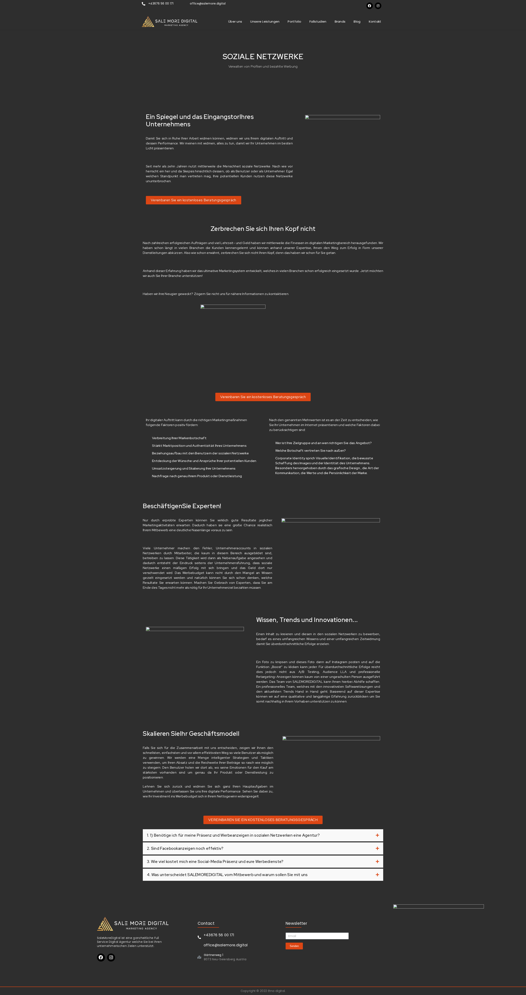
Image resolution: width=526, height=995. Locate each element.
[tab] (263, 835)
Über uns (235, 21)
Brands (340, 21)
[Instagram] (378, 5)
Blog (357, 21)
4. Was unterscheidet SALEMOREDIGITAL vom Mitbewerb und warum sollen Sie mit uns (227, 874)
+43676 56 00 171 (161, 3)
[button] (193, 200)
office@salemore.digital (208, 3)
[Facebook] (369, 5)
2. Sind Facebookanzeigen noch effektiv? (185, 848)
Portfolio (294, 21)
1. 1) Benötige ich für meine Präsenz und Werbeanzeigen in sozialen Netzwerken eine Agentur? (233, 835)
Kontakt (375, 21)
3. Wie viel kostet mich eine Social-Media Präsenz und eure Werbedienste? (215, 861)
